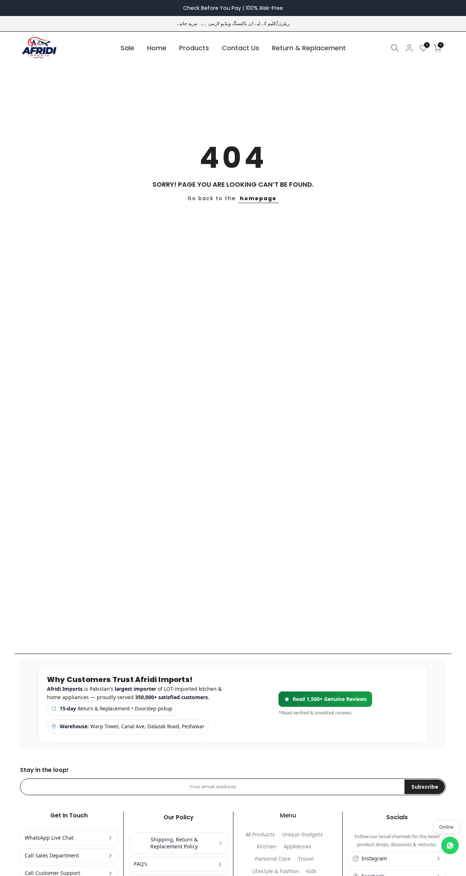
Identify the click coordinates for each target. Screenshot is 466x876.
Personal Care (273, 859)
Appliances (297, 846)
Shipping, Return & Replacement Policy (174, 843)
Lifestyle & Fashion (275, 871)
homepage (258, 198)
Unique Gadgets (302, 834)
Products (194, 47)
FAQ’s (140, 863)
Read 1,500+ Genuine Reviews (330, 698)
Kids (311, 871)
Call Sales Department (52, 855)
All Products (260, 834)
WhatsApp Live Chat (49, 837)
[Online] (450, 845)
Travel (305, 859)
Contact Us (240, 47)
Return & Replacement (309, 47)
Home (156, 47)
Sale (127, 47)
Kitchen (266, 846)
